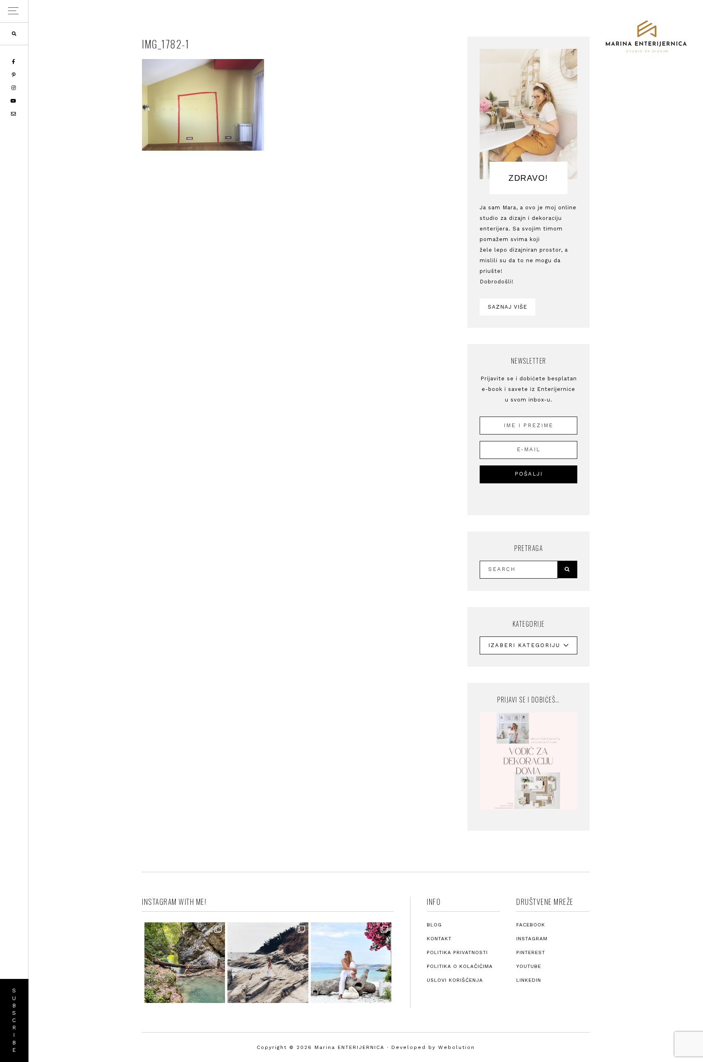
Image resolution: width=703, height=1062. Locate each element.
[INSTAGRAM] (14, 88)
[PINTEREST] (14, 75)
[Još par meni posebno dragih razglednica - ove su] (184, 962)
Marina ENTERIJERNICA (646, 36)
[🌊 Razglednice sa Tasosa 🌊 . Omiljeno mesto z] (351, 962)
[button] (14, 11)
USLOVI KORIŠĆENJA (455, 980)
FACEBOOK (530, 925)
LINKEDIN (528, 980)
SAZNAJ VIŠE (507, 307)
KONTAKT (439, 938)
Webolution (456, 1047)
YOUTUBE (528, 966)
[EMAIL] (14, 114)
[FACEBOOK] (14, 62)
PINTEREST (530, 952)
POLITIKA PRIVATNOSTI (457, 952)
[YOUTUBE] (14, 101)
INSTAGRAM (532, 938)
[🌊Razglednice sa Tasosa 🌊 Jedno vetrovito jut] (267, 962)
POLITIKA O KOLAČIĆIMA (460, 966)
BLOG (434, 925)
